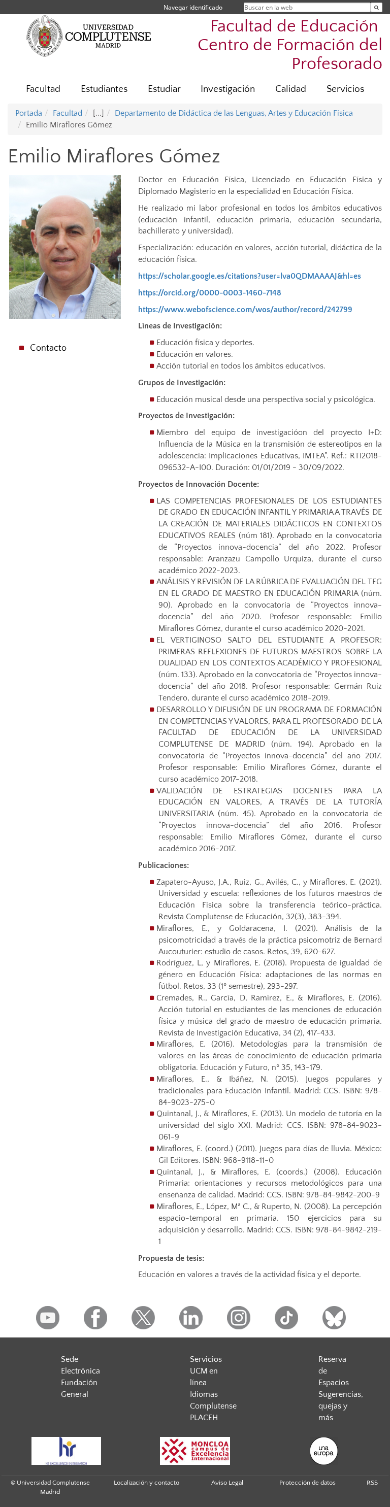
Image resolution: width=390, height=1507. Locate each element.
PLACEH (204, 1417)
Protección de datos (307, 1482)
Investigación (228, 89)
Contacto (48, 348)
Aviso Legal (227, 1482)
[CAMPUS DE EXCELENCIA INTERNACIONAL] (195, 1451)
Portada (28, 113)
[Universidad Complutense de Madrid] (89, 35)
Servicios (345, 89)
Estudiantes (104, 89)
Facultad (43, 89)
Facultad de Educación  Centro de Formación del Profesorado (290, 45)
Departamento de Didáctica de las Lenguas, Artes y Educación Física (234, 113)
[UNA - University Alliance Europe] (324, 1451)
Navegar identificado (193, 7)
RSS (372, 1482)
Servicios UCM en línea (206, 1371)
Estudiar (164, 89)
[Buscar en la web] (376, 7)
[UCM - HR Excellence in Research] (66, 1451)
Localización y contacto (146, 1482)
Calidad (290, 89)
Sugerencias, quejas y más (340, 1406)
